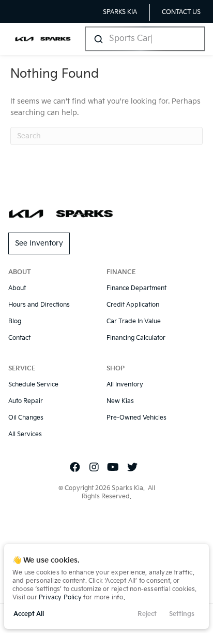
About (17, 288)
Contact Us (181, 12)
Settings (181, 614)
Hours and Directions (39, 305)
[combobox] (144, 38)
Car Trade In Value (133, 321)
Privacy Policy (60, 597)
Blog (14, 321)
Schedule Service (33, 385)
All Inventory (124, 385)
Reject (147, 614)
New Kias (120, 401)
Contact (19, 338)
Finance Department (136, 288)
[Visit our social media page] (74, 468)
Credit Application (132, 305)
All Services (25, 434)
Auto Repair (25, 401)
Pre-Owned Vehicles (136, 418)
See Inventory (39, 243)
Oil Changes (25, 418)
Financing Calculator (135, 338)
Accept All (28, 614)
